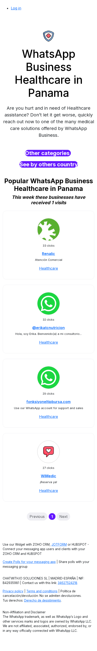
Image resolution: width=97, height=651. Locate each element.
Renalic (48, 253)
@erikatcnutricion (48, 327)
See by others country (48, 164)
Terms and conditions (42, 591)
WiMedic (48, 476)
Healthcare (48, 268)
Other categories (48, 153)
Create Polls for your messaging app (29, 562)
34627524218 (67, 583)
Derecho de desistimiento (42, 600)
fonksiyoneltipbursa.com (48, 401)
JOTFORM (59, 544)
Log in (16, 8)
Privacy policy (13, 591)
